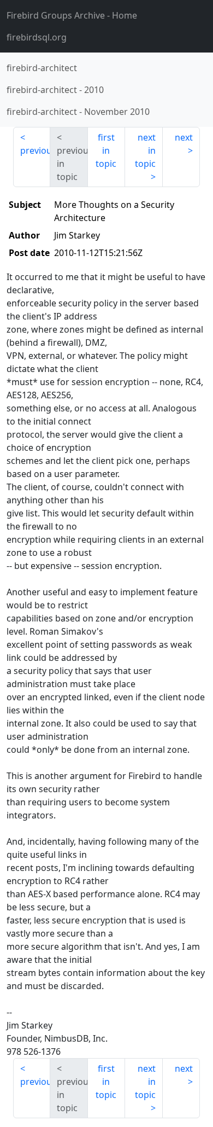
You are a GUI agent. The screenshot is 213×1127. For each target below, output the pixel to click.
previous (35, 150)
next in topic (145, 150)
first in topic (106, 150)
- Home (72, 15)
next (184, 137)
